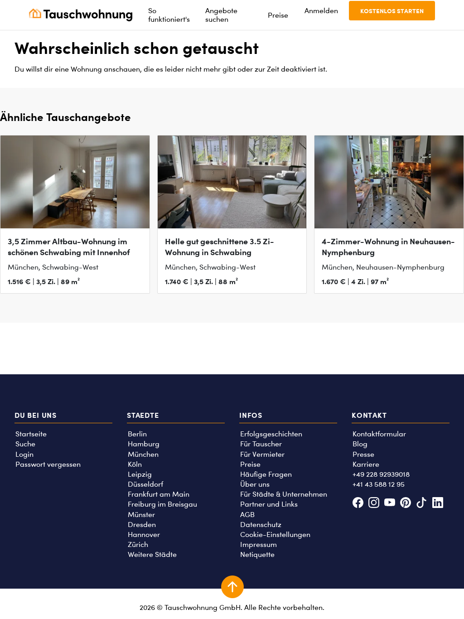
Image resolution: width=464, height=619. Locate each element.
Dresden (142, 524)
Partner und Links (269, 504)
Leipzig (140, 474)
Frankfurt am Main (158, 494)
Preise (250, 464)
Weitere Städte (152, 554)
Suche (25, 444)
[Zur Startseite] (80, 15)
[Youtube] (389, 504)
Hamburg (144, 444)
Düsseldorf (145, 484)
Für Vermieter (262, 454)
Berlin (137, 434)
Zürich (138, 544)
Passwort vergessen (48, 464)
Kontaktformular (379, 434)
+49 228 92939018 (381, 474)
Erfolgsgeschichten (271, 434)
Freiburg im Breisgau (162, 504)
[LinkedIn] (437, 504)
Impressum (258, 544)
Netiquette (257, 554)
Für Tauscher (261, 444)
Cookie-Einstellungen (275, 534)
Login (24, 454)
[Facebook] (358, 504)
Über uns (255, 484)
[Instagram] (373, 504)
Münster (141, 514)
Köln (135, 464)
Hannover (144, 534)
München (143, 454)
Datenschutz (260, 524)
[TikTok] (422, 504)
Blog (360, 444)
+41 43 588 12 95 (379, 484)
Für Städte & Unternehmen (283, 494)
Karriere (366, 464)
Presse (363, 454)
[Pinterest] (406, 504)
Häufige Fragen (266, 474)
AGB (247, 514)
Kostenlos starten (392, 11)
